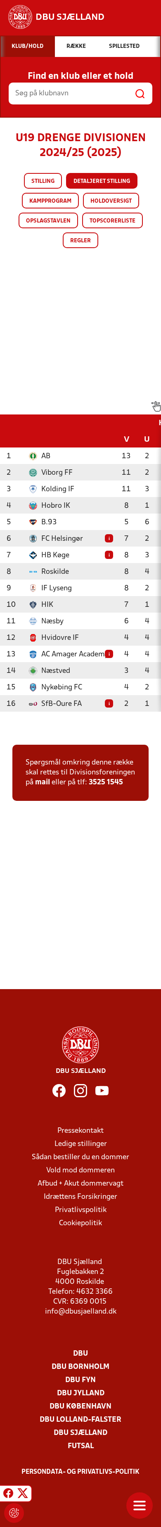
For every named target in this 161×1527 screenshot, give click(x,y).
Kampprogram (50, 201)
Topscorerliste (112, 221)
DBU (80, 1353)
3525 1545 (106, 782)
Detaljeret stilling (101, 181)
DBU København (80, 1406)
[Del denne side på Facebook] (8, 1494)
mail (42, 782)
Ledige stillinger (80, 1144)
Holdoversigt (111, 201)
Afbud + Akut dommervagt (80, 1183)
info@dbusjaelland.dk (80, 1311)
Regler (80, 241)
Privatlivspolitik (81, 1210)
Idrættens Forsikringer (80, 1196)
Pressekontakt (80, 1130)
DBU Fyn (80, 1380)
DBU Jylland (80, 1393)
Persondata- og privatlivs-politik (80, 1472)
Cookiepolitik (80, 1223)
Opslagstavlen (48, 221)
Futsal (81, 1446)
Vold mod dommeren (80, 1170)
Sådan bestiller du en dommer (80, 1157)
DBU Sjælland (80, 1433)
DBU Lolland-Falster (80, 1419)
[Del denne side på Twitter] (22, 1494)
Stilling (42, 181)
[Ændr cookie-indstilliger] (14, 1513)
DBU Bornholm (80, 1367)
